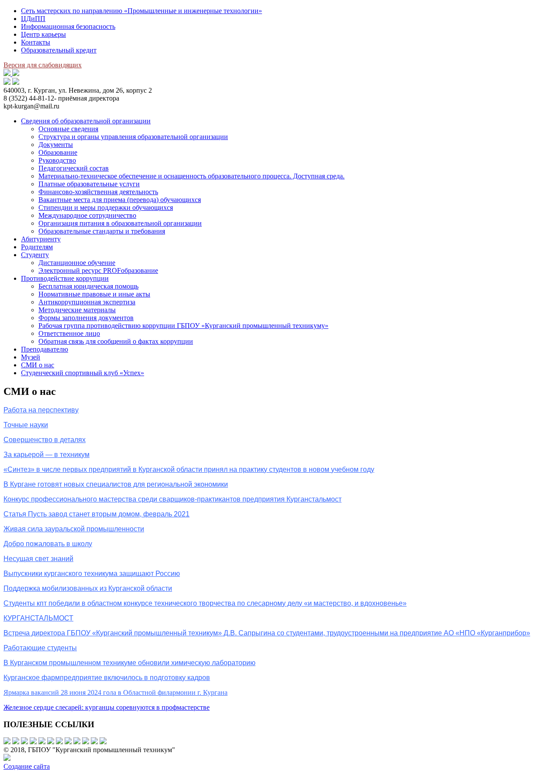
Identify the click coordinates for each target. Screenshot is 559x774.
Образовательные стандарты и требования (101, 231)
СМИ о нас (37, 365)
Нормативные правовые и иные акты (94, 294)
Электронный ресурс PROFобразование (98, 270)
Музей (30, 357)
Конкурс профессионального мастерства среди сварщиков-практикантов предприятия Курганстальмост (172, 499)
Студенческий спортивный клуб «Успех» (82, 373)
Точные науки (25, 425)
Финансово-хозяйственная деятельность (98, 191)
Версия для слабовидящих (42, 65)
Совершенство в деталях (44, 439)
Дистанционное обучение (76, 262)
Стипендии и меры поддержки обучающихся (105, 207)
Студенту (35, 254)
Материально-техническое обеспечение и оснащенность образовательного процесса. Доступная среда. (191, 176)
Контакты (35, 42)
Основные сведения (68, 128)
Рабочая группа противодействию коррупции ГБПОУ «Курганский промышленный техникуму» (183, 325)
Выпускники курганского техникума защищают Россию (91, 573)
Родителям (37, 247)
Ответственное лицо (69, 333)
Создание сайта (26, 766)
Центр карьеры (43, 34)
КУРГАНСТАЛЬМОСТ (38, 618)
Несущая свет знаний (38, 558)
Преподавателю (44, 349)
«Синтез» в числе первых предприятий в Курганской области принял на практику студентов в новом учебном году (188, 469)
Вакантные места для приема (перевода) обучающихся (119, 199)
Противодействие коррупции (65, 278)
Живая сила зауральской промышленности (73, 529)
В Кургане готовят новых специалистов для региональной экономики (115, 484)
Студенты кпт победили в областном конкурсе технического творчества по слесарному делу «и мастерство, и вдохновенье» (205, 603)
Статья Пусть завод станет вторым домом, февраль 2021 (96, 514)
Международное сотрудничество (87, 215)
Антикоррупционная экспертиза (86, 302)
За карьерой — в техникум (46, 454)
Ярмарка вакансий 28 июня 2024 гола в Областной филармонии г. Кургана (115, 692)
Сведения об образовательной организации (86, 121)
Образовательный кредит (59, 50)
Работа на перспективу (41, 410)
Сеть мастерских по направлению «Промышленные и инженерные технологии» (141, 10)
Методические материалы (77, 310)
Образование (57, 152)
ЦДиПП (33, 18)
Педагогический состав (73, 168)
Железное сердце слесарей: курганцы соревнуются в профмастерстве (106, 707)
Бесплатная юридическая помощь (88, 286)
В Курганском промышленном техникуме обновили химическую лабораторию (129, 662)
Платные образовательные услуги (89, 184)
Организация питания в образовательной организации (120, 223)
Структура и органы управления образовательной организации (133, 136)
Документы (55, 144)
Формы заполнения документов (86, 317)
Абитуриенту (41, 239)
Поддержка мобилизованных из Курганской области (87, 588)
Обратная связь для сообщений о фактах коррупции (115, 341)
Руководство (57, 160)
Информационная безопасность (68, 26)
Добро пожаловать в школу (47, 543)
